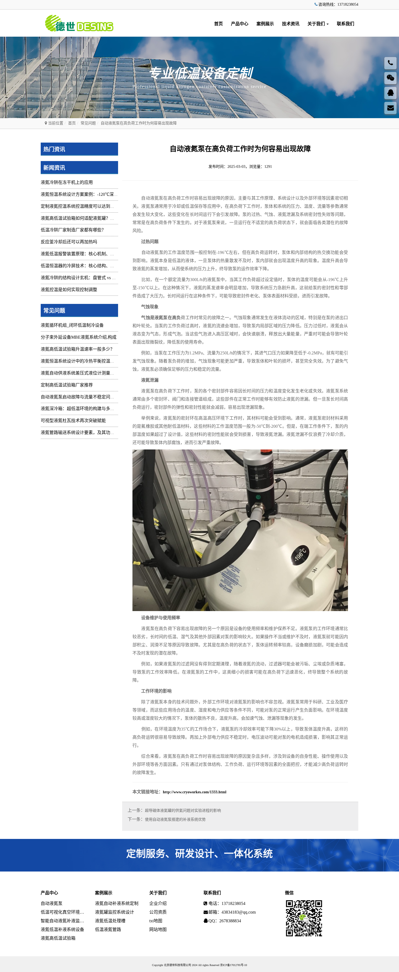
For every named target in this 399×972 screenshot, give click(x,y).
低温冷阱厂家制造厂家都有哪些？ (73, 230)
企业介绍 (158, 903)
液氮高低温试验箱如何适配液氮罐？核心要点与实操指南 (95, 218)
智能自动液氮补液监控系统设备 (64, 920)
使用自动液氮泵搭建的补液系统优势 (175, 819)
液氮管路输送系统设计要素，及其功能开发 (82, 432)
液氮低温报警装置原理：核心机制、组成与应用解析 (91, 253)
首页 (218, 23)
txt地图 (155, 920)
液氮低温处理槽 (110, 920)
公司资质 (158, 912)
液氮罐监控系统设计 (114, 912)
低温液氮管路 (108, 929)
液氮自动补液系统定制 (116, 903)
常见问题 (88, 123)
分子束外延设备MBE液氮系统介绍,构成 (78, 337)
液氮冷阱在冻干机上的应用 (67, 182)
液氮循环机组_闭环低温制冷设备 (72, 325)
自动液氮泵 (51, 903)
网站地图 (158, 929)
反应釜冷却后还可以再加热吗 (69, 242)
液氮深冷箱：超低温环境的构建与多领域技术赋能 (88, 408)
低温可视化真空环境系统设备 (64, 912)
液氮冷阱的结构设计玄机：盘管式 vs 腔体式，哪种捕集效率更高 (102, 277)
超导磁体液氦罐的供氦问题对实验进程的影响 (183, 811)
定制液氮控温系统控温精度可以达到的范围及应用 (88, 206)
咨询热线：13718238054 (338, 4)
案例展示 (265, 23)
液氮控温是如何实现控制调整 (69, 289)
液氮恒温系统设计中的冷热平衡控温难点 (80, 361)
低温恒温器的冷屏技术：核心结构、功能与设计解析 (91, 265)
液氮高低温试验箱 (58, 938)
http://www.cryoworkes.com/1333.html (194, 792)
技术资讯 (290, 23)
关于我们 (317, 23)
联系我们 (345, 23)
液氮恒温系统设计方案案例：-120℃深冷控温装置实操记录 (97, 194)
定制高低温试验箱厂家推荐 (67, 385)
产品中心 (239, 23)
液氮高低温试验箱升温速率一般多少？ (78, 349)
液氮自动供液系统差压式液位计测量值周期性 (84, 373)
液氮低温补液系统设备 (62, 929)
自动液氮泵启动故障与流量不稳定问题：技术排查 (88, 397)
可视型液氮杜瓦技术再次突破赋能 (73, 420)
